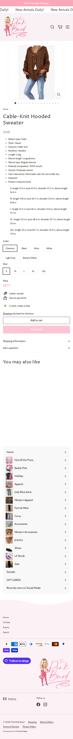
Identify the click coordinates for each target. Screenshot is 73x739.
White (49, 248)
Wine (36, 248)
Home (5, 109)
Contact (6, 622)
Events (6, 627)
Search (6, 632)
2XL (44, 271)
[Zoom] (58, 94)
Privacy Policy (29, 726)
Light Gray (11, 257)
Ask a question (10, 347)
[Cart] (60, 27)
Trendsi (6, 131)
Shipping (7, 313)
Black (24, 248)
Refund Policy (47, 722)
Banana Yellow (30, 257)
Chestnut (10, 248)
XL (33, 271)
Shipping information (14, 341)
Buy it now (36, 329)
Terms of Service (11, 726)
